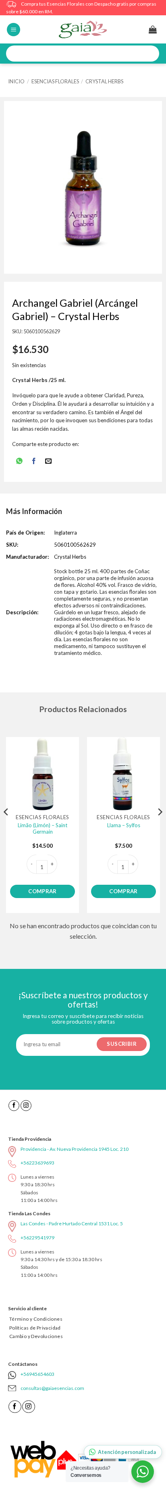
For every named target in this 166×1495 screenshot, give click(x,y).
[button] (13, 29)
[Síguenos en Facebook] (13, 1105)
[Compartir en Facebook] (34, 462)
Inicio (16, 81)
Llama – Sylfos (123, 825)
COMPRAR (42, 891)
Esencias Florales (55, 81)
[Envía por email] (48, 462)
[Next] (159, 828)
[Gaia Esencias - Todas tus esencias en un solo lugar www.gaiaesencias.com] (83, 29)
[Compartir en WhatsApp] (19, 462)
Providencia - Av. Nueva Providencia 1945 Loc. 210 (75, 1149)
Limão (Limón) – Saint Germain (42, 828)
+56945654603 (37, 1374)
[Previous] (6, 828)
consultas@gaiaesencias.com (52, 1388)
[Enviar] (150, 54)
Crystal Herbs (104, 81)
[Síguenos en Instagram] (26, 1105)
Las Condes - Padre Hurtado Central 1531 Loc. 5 (72, 1223)
